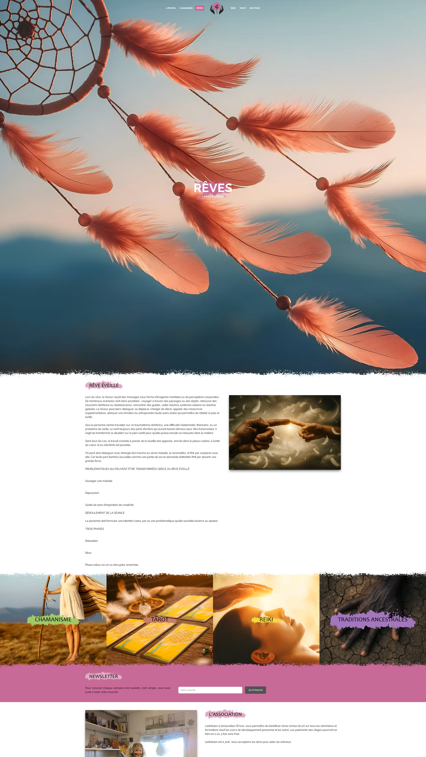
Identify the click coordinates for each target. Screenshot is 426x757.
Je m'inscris (255, 690)
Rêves (200, 8)
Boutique (255, 8)
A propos (171, 8)
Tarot (243, 8)
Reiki (233, 8)
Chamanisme (186, 8)
